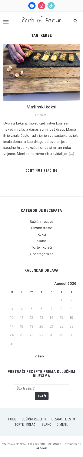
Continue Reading (42, 170)
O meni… (63, 425)
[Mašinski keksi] (41, 46)
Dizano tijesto (41, 228)
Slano (41, 241)
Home (12, 419)
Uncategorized (41, 254)
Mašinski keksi (41, 106)
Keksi (41, 234)
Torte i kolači (41, 247)
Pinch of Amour (42, 20)
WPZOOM (41, 448)
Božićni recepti (41, 221)
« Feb (39, 356)
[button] (6, 22)
